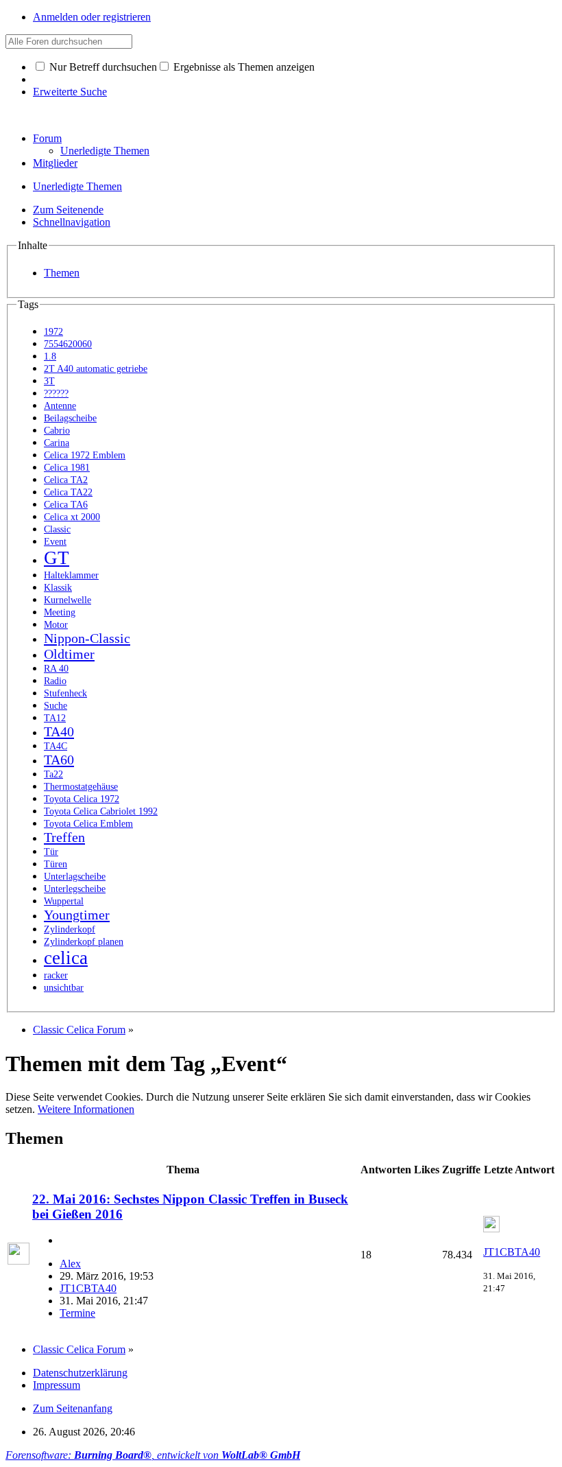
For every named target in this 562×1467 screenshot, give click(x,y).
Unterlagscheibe (75, 876)
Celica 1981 (67, 467)
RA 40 (56, 669)
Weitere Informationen (86, 1109)
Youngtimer (77, 914)
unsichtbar (64, 988)
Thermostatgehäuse (81, 787)
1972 (53, 332)
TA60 (59, 759)
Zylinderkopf (69, 929)
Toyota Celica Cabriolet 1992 (101, 811)
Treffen (64, 837)
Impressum (56, 1385)
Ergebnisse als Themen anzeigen (243, 67)
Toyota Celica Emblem (88, 824)
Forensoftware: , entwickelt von (152, 1455)
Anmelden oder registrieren (92, 17)
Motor (56, 625)
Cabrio (57, 430)
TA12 (55, 718)
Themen (62, 273)
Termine (77, 1313)
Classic (57, 529)
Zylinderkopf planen (83, 942)
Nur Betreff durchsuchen (102, 67)
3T (49, 381)
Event (55, 542)
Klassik (58, 588)
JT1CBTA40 (88, 1288)
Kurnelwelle (67, 600)
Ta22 (53, 774)
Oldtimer (69, 653)
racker (56, 975)
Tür (51, 852)
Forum (47, 138)
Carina (56, 443)
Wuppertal (64, 901)
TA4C (55, 746)
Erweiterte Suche (70, 91)
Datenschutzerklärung (80, 1372)
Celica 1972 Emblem (84, 455)
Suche (55, 706)
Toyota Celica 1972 (81, 799)
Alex (70, 1263)
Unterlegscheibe (75, 889)
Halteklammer (71, 575)
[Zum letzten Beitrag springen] (491, 1228)
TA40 (59, 731)
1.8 (50, 356)
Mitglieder (55, 163)
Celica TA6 (66, 505)
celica (66, 958)
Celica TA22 (68, 492)
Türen (55, 864)
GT (56, 558)
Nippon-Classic (87, 638)
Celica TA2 (66, 480)
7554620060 (68, 344)
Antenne (60, 406)
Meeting (59, 612)
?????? (56, 393)
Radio (55, 681)
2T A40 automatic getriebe (95, 369)
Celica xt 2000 (72, 517)
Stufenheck (65, 693)
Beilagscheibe (70, 418)
